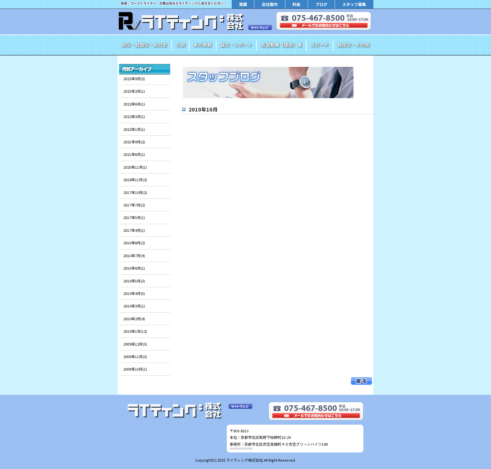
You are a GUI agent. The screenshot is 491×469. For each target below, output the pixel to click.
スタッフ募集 (354, 4)
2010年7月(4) (134, 255)
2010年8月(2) (134, 242)
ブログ (321, 4)
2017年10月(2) (135, 192)
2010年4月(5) (134, 293)
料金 (296, 4)
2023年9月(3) (134, 78)
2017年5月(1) (134, 217)
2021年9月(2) (134, 141)
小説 (180, 45)
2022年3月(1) (134, 116)
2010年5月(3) (134, 281)
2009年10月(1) (135, 369)
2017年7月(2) (134, 205)
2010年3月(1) (134, 306)
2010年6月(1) (134, 268)
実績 (243, 4)
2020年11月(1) (135, 167)
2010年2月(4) (134, 318)
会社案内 (270, 4)
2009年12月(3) (135, 344)
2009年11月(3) (135, 356)
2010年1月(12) (135, 331)
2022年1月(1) (134, 129)
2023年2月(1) (134, 91)
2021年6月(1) (134, 154)
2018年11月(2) (135, 179)
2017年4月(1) (134, 230)
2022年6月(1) (134, 104)
